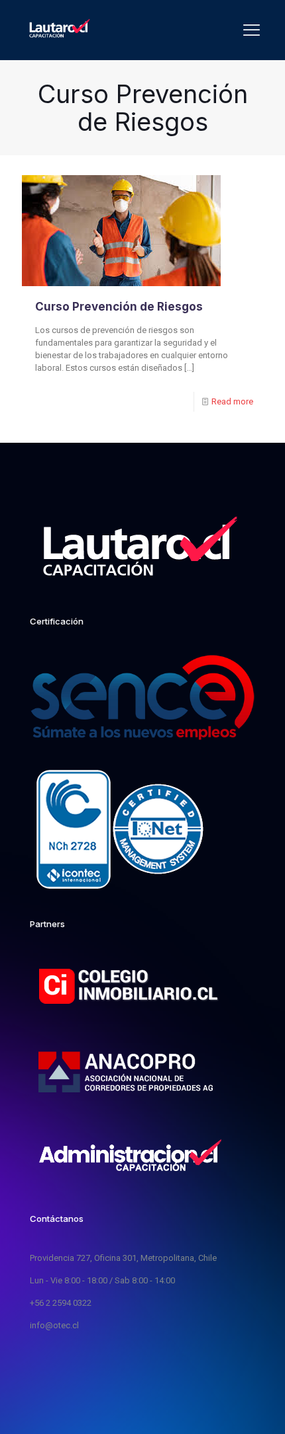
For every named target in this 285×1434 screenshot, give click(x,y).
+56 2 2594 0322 (60, 1303)
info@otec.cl (54, 1325)
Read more (232, 401)
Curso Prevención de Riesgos (119, 306)
